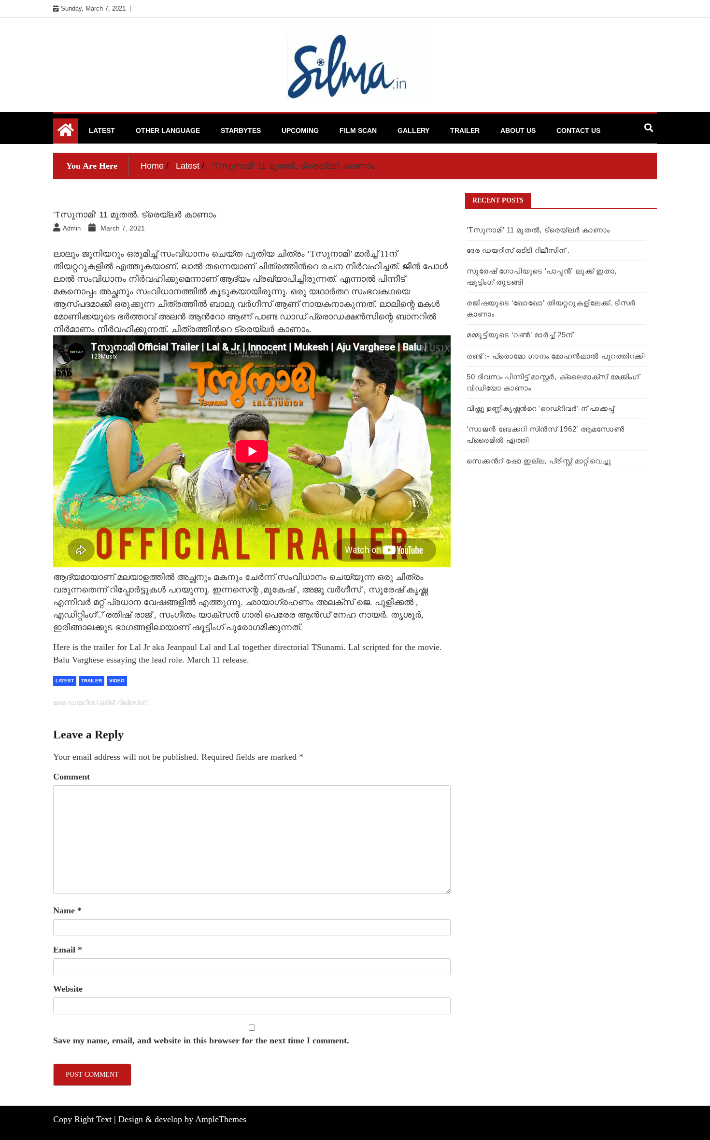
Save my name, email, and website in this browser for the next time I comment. (201, 1040)
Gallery (413, 130)
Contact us (578, 130)
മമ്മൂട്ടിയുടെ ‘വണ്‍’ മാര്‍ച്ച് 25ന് (520, 335)
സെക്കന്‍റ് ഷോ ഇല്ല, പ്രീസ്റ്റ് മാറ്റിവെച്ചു (539, 461)
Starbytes (241, 130)
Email (67, 949)
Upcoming (300, 130)
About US (518, 130)
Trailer (465, 130)
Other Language (168, 130)
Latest (102, 130)
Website (68, 989)
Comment (71, 776)
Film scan (358, 130)
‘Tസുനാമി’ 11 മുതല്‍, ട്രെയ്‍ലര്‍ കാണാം (538, 230)
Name (67, 910)
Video (117, 680)
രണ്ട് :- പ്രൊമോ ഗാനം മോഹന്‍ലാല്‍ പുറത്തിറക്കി (556, 356)
